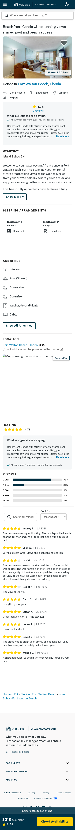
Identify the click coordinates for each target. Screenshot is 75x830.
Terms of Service (63, 793)
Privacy (46, 793)
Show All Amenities (19, 325)
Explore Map (61, 358)
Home (7, 694)
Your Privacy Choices (43, 798)
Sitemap (31, 793)
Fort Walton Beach (33, 84)
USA (15, 694)
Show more (14, 196)
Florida (55, 84)
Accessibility (23, 798)
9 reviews (38, 110)
